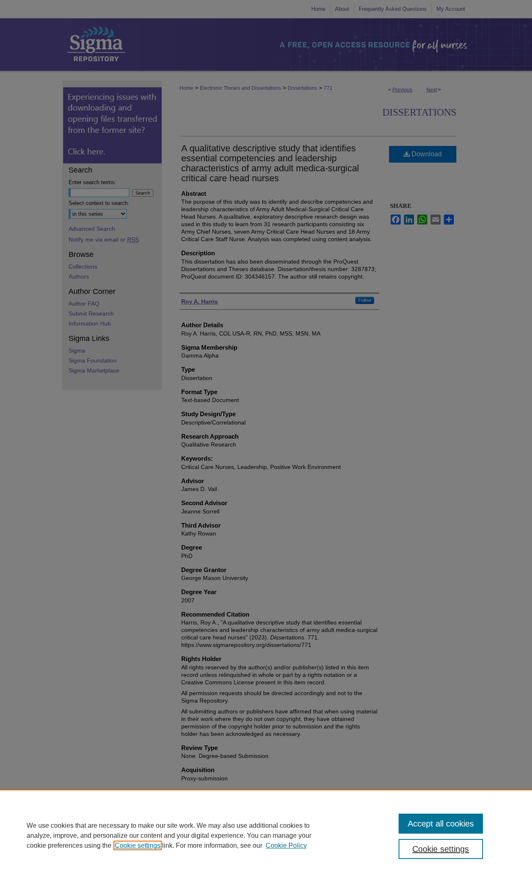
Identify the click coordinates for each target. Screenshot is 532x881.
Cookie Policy (286, 845)
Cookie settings (137, 845)
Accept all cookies (441, 823)
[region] (266, 835)
